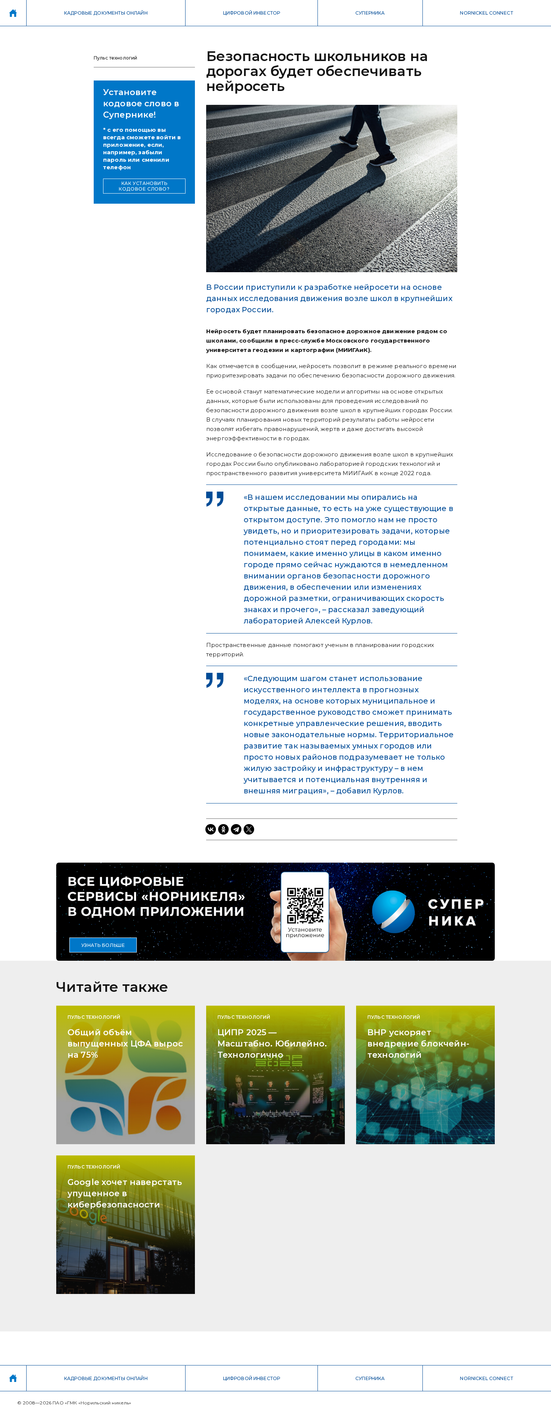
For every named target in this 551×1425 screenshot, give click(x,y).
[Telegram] (236, 829)
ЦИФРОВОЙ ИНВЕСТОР (251, 13)
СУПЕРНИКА (370, 13)
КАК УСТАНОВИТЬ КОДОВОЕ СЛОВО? (144, 186)
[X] (249, 829)
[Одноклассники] (223, 829)
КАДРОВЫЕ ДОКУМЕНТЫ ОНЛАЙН (106, 13)
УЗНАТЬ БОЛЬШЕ (103, 945)
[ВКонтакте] (210, 829)
